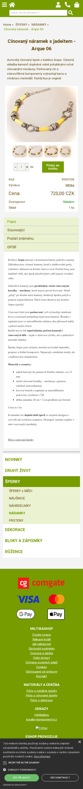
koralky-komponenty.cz (41, 719)
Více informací (42, 756)
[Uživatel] (60, 6)
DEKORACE (15, 529)
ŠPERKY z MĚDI (20, 491)
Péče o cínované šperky (41, 695)
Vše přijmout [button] (21, 777)
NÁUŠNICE (17, 498)
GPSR (11, 247)
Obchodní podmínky (42, 648)
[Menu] (4, 5)
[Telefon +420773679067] (69, 7)
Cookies (41, 667)
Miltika (69, 185)
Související (16, 230)
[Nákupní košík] (78, 6)
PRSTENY (16, 520)
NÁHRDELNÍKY (20, 506)
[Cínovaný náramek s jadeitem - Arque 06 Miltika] (41, 114)
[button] (41, 769)
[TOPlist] (41, 728)
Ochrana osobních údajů (42, 662)
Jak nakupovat (41, 644)
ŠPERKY (12, 481)
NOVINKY (13, 459)
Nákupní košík (41, 639)
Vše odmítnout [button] (60, 777)
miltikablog (41, 715)
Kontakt (41, 676)
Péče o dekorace (41, 700)
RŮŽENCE (14, 551)
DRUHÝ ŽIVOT (18, 470)
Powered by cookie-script (15, 785)
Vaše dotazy (41, 658)
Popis (11, 221)
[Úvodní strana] (14, 6)
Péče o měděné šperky (41, 691)
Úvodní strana (41, 635)
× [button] (79, 742)
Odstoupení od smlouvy (41, 671)
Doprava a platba (41, 653)
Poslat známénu (20, 238)
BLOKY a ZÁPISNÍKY (24, 540)
